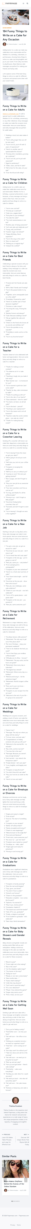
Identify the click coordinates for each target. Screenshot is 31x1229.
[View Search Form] (27, 3)
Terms (19, 1225)
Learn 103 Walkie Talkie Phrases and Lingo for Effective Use (7, 1139)
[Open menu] (23, 3)
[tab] (13, 1201)
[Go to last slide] (5, 1180)
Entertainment (7, 27)
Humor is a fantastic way (11, 114)
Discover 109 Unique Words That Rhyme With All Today (23, 1139)
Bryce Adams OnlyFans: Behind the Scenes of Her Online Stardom (14, 1184)
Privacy (12, 1225)
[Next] (25, 1180)
